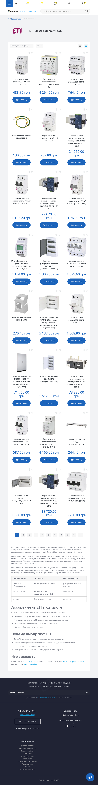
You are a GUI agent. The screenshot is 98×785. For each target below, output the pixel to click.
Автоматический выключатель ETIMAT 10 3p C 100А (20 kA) (77, 498)
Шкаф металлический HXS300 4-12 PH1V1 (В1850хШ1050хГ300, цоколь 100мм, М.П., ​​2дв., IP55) (21, 381)
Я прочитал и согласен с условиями (51, 697)
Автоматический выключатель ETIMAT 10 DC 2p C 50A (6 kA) (21, 201)
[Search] (87, 11)
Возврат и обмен (27, 751)
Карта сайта (27, 759)
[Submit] (86, 692)
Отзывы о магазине (27, 769)
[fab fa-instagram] (73, 726)
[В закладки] (32, 53)
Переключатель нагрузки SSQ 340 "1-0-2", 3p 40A (76, 82)
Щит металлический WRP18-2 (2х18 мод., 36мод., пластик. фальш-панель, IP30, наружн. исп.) (49, 322)
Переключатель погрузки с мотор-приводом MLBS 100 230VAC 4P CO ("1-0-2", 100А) (76, 140)
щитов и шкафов (30, 664)
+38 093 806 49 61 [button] (28, 11)
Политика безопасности (46, 697)
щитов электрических (30, 661)
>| (81, 535)
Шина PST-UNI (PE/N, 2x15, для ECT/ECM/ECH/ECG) (76, 442)
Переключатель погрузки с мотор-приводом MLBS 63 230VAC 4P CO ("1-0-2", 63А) (49, 500)
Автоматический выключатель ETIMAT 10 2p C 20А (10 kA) (21, 441)
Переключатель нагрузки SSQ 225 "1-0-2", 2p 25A (21, 81)
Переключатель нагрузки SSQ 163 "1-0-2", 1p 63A (48, 138)
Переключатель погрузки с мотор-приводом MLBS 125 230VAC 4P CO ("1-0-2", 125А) (49, 203)
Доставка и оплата (27, 746)
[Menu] (9, 3)
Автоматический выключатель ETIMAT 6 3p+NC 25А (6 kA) (76, 263)
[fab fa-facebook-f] (67, 726)
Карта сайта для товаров (28, 761)
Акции (27, 767)
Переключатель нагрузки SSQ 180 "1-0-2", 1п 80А (76, 320)
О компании (27, 753)
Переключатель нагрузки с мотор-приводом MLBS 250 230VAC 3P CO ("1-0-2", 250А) (76, 381)
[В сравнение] (29, 53)
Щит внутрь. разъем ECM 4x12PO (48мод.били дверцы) (49, 379)
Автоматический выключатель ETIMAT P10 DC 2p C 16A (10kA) (76, 201)
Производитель (16, 19)
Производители (27, 764)
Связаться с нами (27, 721)
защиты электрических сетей (73, 661)
